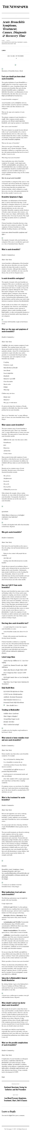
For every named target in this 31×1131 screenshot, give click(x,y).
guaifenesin (18, 836)
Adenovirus (7, 451)
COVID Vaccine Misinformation (13, 694)
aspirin (24, 952)
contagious (18, 103)
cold (27, 845)
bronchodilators (10, 827)
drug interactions (12, 771)
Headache (6, 376)
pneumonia (25, 301)
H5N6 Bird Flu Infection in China (13, 691)
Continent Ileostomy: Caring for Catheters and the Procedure (15, 1088)
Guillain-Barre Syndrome (11, 713)
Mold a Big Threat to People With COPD (15, 670)
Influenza (6, 440)
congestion (10, 373)
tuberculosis (5, 1068)
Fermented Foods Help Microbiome (14, 702)
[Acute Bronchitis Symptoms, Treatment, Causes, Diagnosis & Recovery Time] (15, 64)
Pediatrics (25, 843)
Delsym (15, 907)
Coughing (4, 345)
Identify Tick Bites (9, 722)
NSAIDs (4, 165)
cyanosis (4, 408)
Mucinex (13, 915)
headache (4, 123)
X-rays (7, 604)
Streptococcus (8, 478)
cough (3, 84)
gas (14, 604)
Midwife (14, 974)
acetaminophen (11, 165)
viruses (4, 269)
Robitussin (7, 907)
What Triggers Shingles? (10, 716)
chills (13, 379)
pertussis (22, 1068)
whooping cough (14, 1068)
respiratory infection (15, 1061)
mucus (27, 123)
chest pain (11, 408)
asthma (10, 1064)
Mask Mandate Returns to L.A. (12, 700)
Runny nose (7, 397)
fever (7, 379)
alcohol (9, 769)
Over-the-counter (9, 779)
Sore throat (7, 370)
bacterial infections (7, 167)
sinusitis (17, 1064)
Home (3, 40)
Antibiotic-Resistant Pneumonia (13, 697)
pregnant (20, 972)
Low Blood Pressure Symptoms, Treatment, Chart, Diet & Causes (15, 1099)
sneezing (6, 558)
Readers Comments (8, 255)
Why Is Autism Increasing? (11, 724)
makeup (9, 96)
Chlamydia (7, 489)
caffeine (16, 769)
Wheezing (6, 390)
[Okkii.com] (15, 6)
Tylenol (13, 926)
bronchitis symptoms (14, 139)
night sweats (24, 1020)
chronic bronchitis (7, 90)
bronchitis (22, 82)
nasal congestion (20, 121)
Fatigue (6, 387)
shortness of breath (11, 368)
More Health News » (12, 705)
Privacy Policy (18, 986)
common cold (5, 463)
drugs (11, 840)
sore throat (11, 121)
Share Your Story (7, 259)
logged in (11, 1115)
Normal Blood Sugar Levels (11, 719)
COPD (4, 651)
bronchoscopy (9, 606)
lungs (8, 40)
